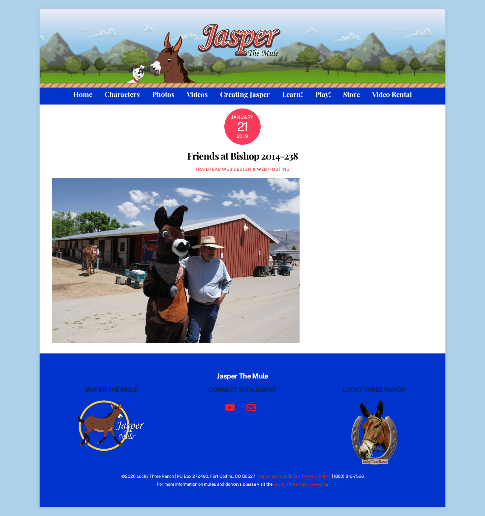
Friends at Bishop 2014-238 (242, 155)
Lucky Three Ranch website (300, 484)
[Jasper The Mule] (243, 60)
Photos (163, 94)
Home (82, 94)
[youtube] (231, 407)
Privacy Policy (317, 476)
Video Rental (392, 94)
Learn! (292, 94)
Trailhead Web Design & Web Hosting (242, 169)
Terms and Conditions (279, 476)
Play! (323, 94)
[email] (252, 407)
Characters (122, 94)
